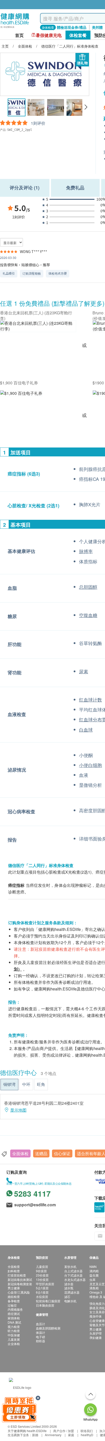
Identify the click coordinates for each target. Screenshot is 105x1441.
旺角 (41, 1084)
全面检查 (14, 1266)
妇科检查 (14, 1271)
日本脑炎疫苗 (45, 1305)
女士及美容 (97, 1312)
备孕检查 (14, 1301)
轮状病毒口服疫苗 (48, 1301)
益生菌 (94, 1275)
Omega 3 (95, 1292)
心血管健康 (97, 1320)
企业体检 (14, 1343)
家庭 (71, 1435)
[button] (85, 107)
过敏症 (12, 1305)
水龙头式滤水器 (75, 1279)
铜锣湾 (9, 1084)
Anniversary (53, 1435)
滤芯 (67, 1296)
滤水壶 (68, 1284)
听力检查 (14, 1330)
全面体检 (20, 1153)
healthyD (87, 1435)
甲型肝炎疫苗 (45, 1284)
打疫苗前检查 (17, 1275)
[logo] (15, 28)
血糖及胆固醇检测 (48, 1328)
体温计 (40, 1332)
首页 (19, 35)
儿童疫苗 (42, 1266)
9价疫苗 (41, 1271)
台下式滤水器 (73, 1275)
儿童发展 (14, 1339)
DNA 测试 (14, 1322)
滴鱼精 (94, 1288)
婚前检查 (14, 1296)
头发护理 (95, 1333)
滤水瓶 (68, 1288)
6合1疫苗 (42, 1292)
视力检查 (14, 1326)
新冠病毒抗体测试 (20, 1279)
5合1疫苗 (42, 1288)
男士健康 (14, 1288)
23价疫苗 (42, 1275)
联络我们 (87, 1431)
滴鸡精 (94, 1271)
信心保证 (62, 1153)
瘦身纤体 (95, 1316)
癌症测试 (14, 1313)
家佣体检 (14, 1318)
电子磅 (40, 1337)
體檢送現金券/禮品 (71, 27)
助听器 (40, 1341)
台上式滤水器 (73, 1271)
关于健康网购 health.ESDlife (27, 1431)
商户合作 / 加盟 (63, 1431)
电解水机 (70, 1301)
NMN (93, 1266)
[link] (20, 1387)
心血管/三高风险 (19, 1292)
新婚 (35, 1435)
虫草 (92, 1279)
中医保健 (14, 1335)
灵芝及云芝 (97, 1284)
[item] (38, 329)
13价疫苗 (42, 1279)
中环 (26, 1084)
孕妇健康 (95, 1337)
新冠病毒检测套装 (20, 1284)
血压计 (40, 1324)
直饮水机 (70, 1266)
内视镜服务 (15, 1309)
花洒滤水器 (72, 1292)
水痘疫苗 (42, 1296)
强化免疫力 (97, 1303)
